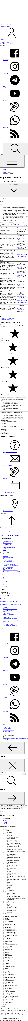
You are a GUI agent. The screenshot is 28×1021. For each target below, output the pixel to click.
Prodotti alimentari (9, 980)
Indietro (2, 433)
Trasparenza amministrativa (11, 996)
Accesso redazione (7, 731)
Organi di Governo (7, 545)
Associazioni (8, 927)
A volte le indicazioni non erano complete (13, 417)
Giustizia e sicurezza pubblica (10, 565)
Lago (9, 874)
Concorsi (7, 937)
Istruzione (7, 960)
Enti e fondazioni (7, 544)
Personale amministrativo (9, 547)
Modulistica (11, 899)
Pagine (24, 806)
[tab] (5, 820)
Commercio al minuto (10, 929)
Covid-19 (7, 938)
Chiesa (9, 871)
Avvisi (4, 577)
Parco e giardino (12, 884)
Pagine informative (9, 890)
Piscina (10, 885)
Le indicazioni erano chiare (9, 402)
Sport (6, 990)
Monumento (11, 877)
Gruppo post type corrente (6, 805)
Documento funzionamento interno (16, 898)
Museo (9, 881)
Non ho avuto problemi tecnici (10, 408)
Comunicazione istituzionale (12, 933)
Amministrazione (11, 808)
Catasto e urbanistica (8, 560)
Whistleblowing (7, 728)
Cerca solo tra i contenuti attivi (8, 1009)
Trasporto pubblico (9, 998)
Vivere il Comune (17, 806)
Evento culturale (12, 854)
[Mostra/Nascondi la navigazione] (12, 161)
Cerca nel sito (3, 774)
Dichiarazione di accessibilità (10, 625)
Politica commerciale (10, 977)
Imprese (7, 954)
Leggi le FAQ (6, 607)
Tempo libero (8, 994)
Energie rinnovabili (9, 941)
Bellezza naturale (12, 866)
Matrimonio (8, 963)
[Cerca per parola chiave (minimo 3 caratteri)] (12, 748)
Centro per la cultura (13, 870)
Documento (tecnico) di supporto (16, 895)
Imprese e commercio (8, 567)
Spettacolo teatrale (12, 862)
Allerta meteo (6, 611)
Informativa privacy (8, 624)
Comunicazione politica (11, 935)
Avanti (7, 433)
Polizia (6, 979)
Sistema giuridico (9, 987)
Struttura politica (12, 910)
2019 (19, 256)
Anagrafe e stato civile (8, 557)
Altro (4, 409)
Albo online (6, 617)
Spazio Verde (8, 988)
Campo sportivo (12, 868)
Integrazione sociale (10, 957)
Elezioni (7, 940)
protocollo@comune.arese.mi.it (9, 601)
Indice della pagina (14, 184)
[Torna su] (11, 525)
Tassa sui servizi (9, 993)
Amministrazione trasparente (10, 618)
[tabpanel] (14, 870)
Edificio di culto (12, 873)
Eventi (4, 585)
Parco (9, 882)
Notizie (5, 578)
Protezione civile (9, 982)
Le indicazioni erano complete (10, 403)
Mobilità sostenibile (10, 966)
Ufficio (10, 912)
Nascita (7, 969)
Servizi (10, 806)
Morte (6, 968)
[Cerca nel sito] (15, 149)
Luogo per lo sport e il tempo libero (16, 876)
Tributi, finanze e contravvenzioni (11, 571)
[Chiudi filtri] (12, 798)
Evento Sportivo (12, 856)
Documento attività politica (14, 896)
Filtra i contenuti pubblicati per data (10, 1013)
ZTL (6, 1004)
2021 (25, 256)
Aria (6, 922)
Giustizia (7, 947)
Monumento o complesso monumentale (17, 879)
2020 (22, 256)
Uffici (4, 550)
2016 (18, 254)
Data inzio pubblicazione (6, 1018)
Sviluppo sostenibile (10, 991)
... (21, 808)
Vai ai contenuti (4, 24)
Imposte (7, 952)
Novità (5, 806)
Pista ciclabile (8, 976)
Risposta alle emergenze (11, 985)
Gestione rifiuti (8, 946)
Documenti (3, 808)
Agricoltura (7, 919)
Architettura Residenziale (14, 865)
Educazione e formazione (9, 564)
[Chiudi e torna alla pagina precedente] (12, 765)
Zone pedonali (8, 1002)
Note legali (5, 623)
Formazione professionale (11, 944)
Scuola (9, 887)
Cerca (23, 774)
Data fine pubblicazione (6, 1020)
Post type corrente (17, 805)
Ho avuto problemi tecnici (9, 421)
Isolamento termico (9, 958)
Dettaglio (3, 429)
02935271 (3, 598)
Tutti (2, 806)
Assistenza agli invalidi (10, 924)
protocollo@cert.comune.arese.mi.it (10, 604)
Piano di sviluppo (9, 974)
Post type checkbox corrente (7, 826)
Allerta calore (6, 613)
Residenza (7, 983)
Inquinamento (8, 955)
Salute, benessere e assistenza (10, 570)
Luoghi (5, 586)
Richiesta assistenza (8, 610)
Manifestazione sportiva (14, 860)
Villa (9, 888)
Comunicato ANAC (21, 309)
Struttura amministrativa (14, 909)
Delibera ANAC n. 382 (20, 239)
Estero (6, 943)
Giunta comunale (12, 907)
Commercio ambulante (10, 932)
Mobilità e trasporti (7, 568)
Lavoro (7, 962)
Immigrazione (8, 951)
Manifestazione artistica (14, 857)
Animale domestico (9, 921)
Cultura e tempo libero (8, 561)
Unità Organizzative (10, 902)
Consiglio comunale (13, 906)
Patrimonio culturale (10, 973)
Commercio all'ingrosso (11, 930)
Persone (18, 808)
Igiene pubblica (9, 949)
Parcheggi (7, 971)
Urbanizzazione (9, 999)
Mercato (7, 965)
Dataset (7, 901)
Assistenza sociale (9, 926)
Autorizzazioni (6, 558)
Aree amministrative (8, 541)
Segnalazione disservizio (9, 614)
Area (9, 904)
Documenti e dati (7, 543)
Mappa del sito (6, 727)
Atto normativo (11, 893)
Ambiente (5, 556)
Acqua (6, 918)
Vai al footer (11, 24)
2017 (22, 254)
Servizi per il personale (8, 730)
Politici (5, 548)
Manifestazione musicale (14, 859)
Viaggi (6, 1001)
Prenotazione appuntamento (10, 609)
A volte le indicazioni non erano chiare (12, 415)
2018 (25, 254)
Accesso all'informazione (11, 916)
